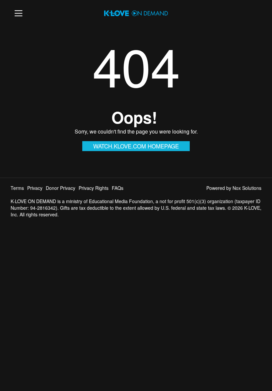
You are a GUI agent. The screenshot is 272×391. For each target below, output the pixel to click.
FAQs (117, 188)
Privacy (34, 188)
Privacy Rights (93, 188)
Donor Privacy (60, 188)
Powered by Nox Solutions (233, 188)
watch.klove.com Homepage (136, 146)
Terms (17, 188)
